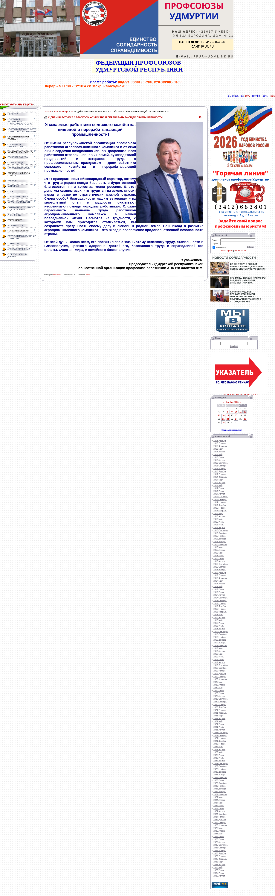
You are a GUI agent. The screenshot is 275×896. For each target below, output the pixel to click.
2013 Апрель (219, 452)
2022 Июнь (218, 755)
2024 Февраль (220, 794)
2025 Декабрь (219, 853)
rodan (88, 275)
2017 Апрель (219, 584)
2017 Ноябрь (219, 603)
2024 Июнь (218, 805)
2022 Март (218, 746)
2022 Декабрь (219, 772)
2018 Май (217, 620)
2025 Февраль (220, 825)
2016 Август (219, 561)
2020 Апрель (219, 685)
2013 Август (219, 460)
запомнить (221, 247)
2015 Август (219, 527)
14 (223, 415)
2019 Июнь (218, 657)
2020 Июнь (218, 690)
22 (228, 419)
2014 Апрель (219, 482)
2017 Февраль (220, 578)
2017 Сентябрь (220, 598)
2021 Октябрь (220, 735)
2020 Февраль (220, 679)
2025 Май (217, 834)
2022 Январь (219, 744)
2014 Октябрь (220, 499)
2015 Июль (218, 525)
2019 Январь (219, 643)
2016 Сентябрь (220, 564)
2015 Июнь (218, 522)
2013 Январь (219, 443)
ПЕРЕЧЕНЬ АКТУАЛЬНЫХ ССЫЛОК (241, 394)
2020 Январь (219, 676)
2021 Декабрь (219, 741)
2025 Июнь (218, 836)
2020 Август (219, 696)
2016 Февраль (220, 544)
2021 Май (217, 721)
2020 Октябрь (220, 702)
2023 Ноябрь (219, 786)
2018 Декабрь (219, 640)
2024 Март (218, 797)
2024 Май (217, 803)
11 (240, 412)
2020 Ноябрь (219, 704)
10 (236, 412)
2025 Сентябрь (220, 845)
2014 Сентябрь (220, 496)
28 (223, 422)
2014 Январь (219, 474)
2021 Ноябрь (219, 738)
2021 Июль (218, 727)
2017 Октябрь (220, 600)
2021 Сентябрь (220, 732)
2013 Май (217, 454)
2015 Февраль (220, 511)
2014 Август (219, 494)
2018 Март (218, 614)
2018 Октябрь (220, 634)
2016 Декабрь (219, 572)
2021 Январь (219, 710)
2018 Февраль (220, 612)
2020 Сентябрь (220, 699)
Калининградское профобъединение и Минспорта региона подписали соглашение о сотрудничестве (246, 297)
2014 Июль (218, 491)
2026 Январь (219, 856)
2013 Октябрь (220, 466)
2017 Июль (218, 592)
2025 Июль (218, 839)
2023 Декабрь (219, 789)
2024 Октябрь (220, 814)
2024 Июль (218, 808)
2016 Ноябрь (219, 569)
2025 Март (218, 828)
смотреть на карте (16, 104)
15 (228, 415)
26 (245, 419)
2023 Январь (219, 775)
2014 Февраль (220, 477)
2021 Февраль (220, 713)
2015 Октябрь (220, 533)
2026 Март (218, 862)
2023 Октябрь (220, 783)
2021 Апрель (219, 718)
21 (223, 419)
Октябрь (64, 111)
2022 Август (219, 760)
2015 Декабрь (219, 539)
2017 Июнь (218, 589)
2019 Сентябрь (220, 665)
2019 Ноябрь (219, 671)
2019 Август (219, 662)
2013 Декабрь (219, 471)
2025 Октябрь (220, 848)
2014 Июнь (218, 488)
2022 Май (217, 752)
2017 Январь (219, 575)
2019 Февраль (220, 645)
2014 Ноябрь (219, 502)
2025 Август (219, 842)
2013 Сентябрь (220, 463)
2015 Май (217, 519)
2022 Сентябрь (220, 763)
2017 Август (219, 595)
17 (236, 415)
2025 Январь (219, 822)
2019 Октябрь (220, 668)
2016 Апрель (219, 550)
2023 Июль (218, 780)
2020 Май (217, 687)
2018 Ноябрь (219, 637)
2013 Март (218, 449)
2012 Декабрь (219, 440)
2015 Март (218, 513)
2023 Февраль (220, 777)
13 (219, 415)
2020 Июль (218, 693)
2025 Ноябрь (219, 850)
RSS (272, 95)
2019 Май (217, 654)
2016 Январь (219, 541)
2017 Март (218, 581)
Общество (57, 275)
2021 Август (219, 730)
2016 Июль (218, 558)
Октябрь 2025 (232, 402)
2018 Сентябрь (220, 631)
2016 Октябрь (220, 567)
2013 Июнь (218, 457)
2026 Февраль (220, 859)
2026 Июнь (218, 870)
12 (72, 111)
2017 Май (217, 586)
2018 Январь (219, 609)
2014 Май (217, 485)
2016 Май (217, 553)
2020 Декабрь (219, 707)
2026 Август (219, 876)
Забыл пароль (226, 250)
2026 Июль (218, 873)
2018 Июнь (218, 623)
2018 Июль (218, 626)
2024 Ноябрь (219, 817)
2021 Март (218, 716)
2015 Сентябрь (220, 530)
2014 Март (218, 480)
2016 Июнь (218, 555)
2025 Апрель (219, 831)
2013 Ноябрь (219, 468)
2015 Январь (219, 508)
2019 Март (218, 648)
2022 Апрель (219, 749)
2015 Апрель (219, 516)
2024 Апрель (219, 800)
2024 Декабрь (219, 819)
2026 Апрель (219, 864)
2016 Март (218, 547)
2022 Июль (218, 758)
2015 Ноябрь (219, 536)
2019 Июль (218, 659)
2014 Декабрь (219, 505)
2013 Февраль (220, 446)
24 (236, 419)
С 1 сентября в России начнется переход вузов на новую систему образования (247, 266)
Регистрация (240, 250)
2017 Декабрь (219, 606)
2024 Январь (219, 791)
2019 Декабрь (219, 673)
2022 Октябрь (220, 766)
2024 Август (219, 811)
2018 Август (219, 628)
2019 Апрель (219, 651)
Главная (47, 111)
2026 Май (217, 867)
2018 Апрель (219, 617)
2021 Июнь (218, 724)
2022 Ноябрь (219, 769)
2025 (56, 111)
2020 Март (218, 682)
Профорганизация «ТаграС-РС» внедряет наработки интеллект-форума (248, 280)
